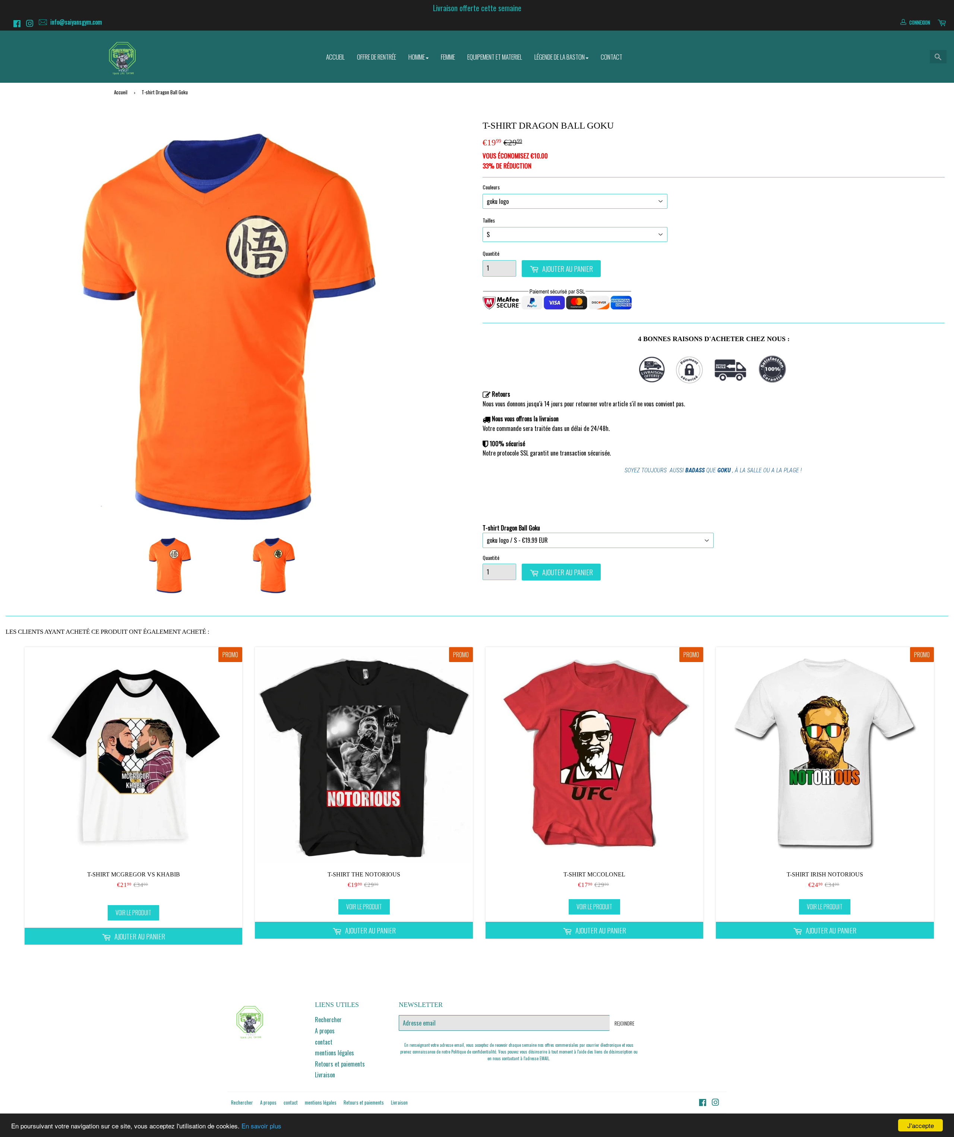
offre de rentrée (376, 57)
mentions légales (334, 1052)
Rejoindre (624, 1023)
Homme (417, 57)
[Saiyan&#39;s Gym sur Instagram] (30, 24)
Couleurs (491, 187)
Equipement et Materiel (494, 57)
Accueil (335, 57)
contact (323, 1041)
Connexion (919, 22)
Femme (448, 57)
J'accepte (920, 1125)
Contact (611, 57)
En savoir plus (261, 1125)
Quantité (491, 253)
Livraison (325, 1074)
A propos (325, 1030)
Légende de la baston (560, 57)
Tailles (489, 220)
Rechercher (328, 1019)
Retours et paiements (340, 1063)
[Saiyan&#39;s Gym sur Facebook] (18, 24)
